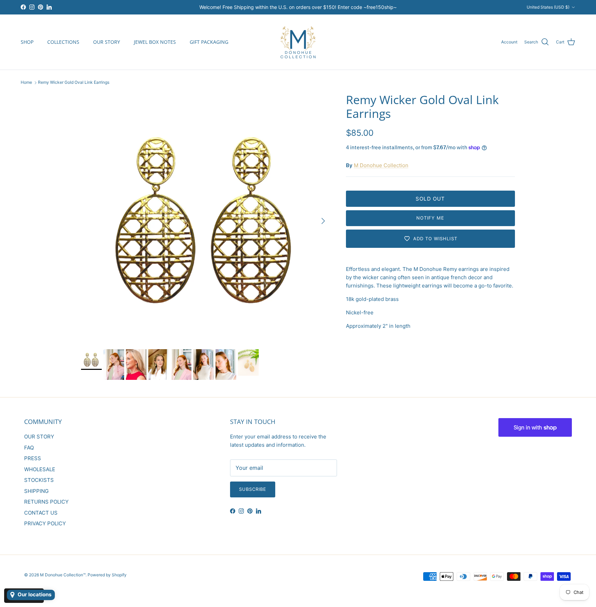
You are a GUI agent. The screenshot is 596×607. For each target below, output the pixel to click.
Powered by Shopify (107, 574)
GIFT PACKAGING (209, 42)
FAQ (29, 447)
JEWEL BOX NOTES (155, 42)
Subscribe (252, 489)
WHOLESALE (39, 469)
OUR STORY (106, 42)
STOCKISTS (39, 480)
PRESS (32, 458)
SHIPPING (36, 491)
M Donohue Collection (381, 165)
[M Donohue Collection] (298, 42)
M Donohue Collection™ (63, 574)
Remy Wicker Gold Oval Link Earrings (73, 82)
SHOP (27, 42)
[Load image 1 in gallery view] (206, 217)
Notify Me (430, 218)
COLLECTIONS (63, 42)
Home (26, 82)
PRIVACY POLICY (45, 523)
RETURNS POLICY (46, 501)
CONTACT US (41, 512)
